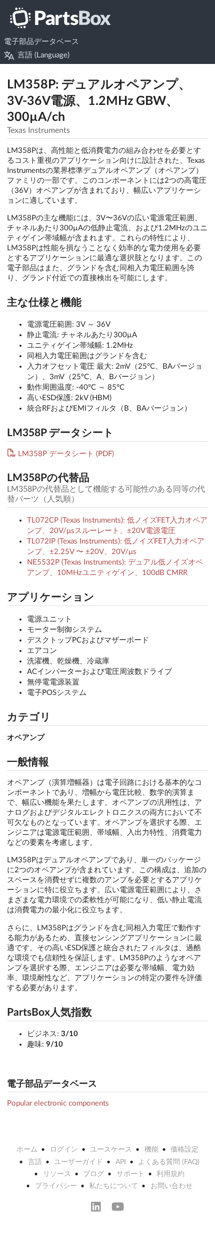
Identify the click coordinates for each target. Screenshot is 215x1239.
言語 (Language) (44, 55)
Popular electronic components (58, 1103)
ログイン (64, 1149)
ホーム (27, 1149)
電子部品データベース (41, 41)
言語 (35, 1162)
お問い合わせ (171, 1186)
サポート (130, 1174)
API (121, 1162)
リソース (57, 1174)
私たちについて (113, 1186)
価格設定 (184, 1149)
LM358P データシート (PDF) (66, 454)
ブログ (93, 1174)
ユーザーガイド (78, 1162)
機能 (151, 1149)
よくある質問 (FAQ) (169, 1162)
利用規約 (170, 1174)
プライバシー (56, 1186)
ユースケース (111, 1149)
